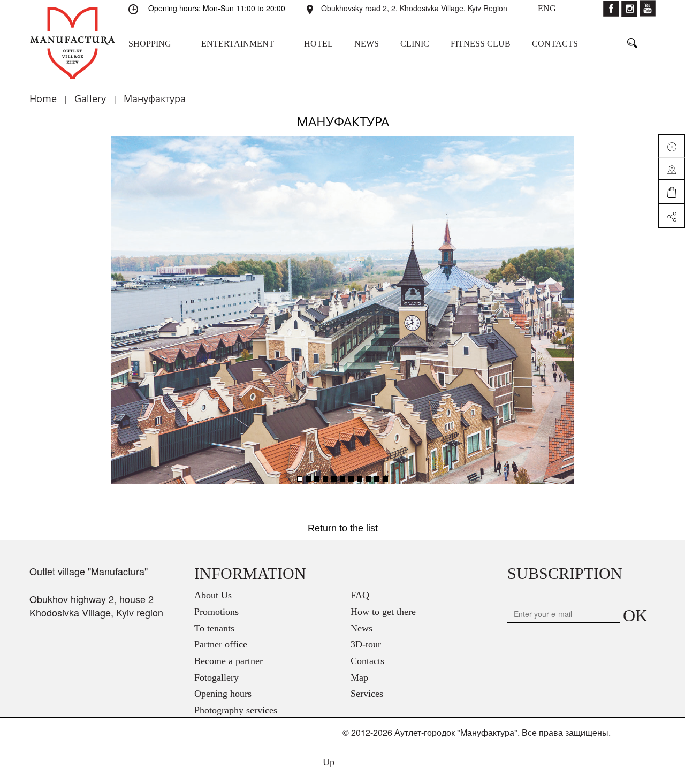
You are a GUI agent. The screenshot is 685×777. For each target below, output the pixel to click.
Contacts (367, 661)
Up (327, 762)
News (361, 628)
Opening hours (223, 693)
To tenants (214, 628)
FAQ (360, 595)
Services (367, 693)
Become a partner (228, 661)
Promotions (216, 611)
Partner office (220, 644)
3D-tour (366, 644)
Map (359, 677)
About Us (213, 595)
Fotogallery (216, 677)
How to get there (383, 611)
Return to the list (343, 528)
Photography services (235, 710)
